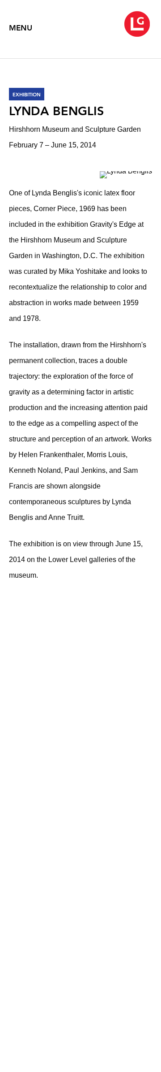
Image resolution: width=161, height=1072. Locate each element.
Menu (20, 27)
